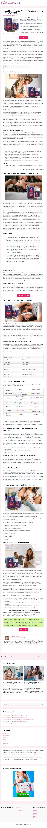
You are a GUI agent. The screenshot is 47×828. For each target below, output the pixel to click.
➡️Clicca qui (24, 359)
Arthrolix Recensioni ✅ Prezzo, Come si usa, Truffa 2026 (15, 717)
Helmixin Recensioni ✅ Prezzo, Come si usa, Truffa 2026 (15, 715)
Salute (4, 741)
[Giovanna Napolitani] (6, 638)
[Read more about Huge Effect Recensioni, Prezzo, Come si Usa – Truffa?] (34, 673)
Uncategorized (6, 743)
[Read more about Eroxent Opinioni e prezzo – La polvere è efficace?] (13, 672)
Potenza (5, 685)
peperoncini (6, 570)
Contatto (18, 807)
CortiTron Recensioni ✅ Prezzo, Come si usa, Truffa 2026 (15, 721)
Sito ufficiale (21, 410)
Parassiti (4, 737)
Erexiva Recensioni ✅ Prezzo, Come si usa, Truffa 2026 (14, 723)
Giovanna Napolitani (15, 636)
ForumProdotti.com (21, 637)
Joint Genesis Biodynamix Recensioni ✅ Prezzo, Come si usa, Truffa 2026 (18, 719)
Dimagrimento (6, 735)
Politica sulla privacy (21, 810)
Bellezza (4, 733)
